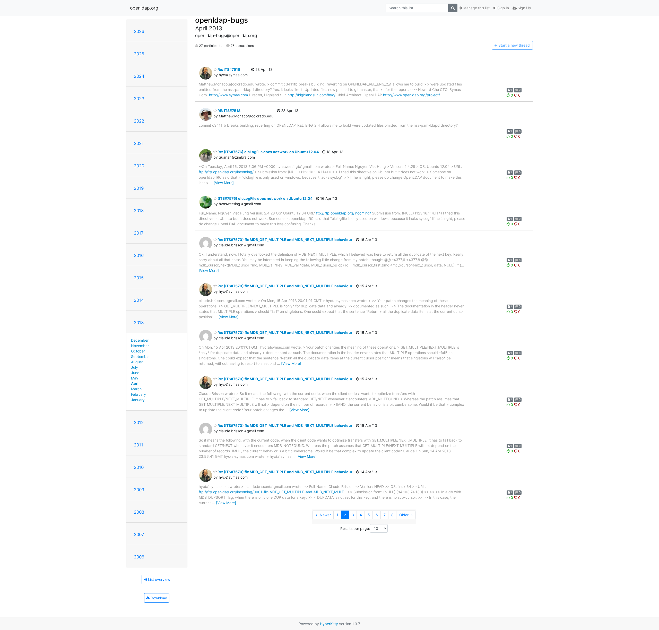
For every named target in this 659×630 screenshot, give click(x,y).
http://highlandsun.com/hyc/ (311, 95)
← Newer (323, 515)
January (138, 400)
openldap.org (144, 8)
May (134, 378)
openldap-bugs (221, 20)
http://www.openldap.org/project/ (411, 95)
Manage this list (476, 8)
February (138, 394)
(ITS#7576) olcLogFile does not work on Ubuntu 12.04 (265, 198)
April (135, 383)
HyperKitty (329, 624)
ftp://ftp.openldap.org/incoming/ (226, 172)
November (140, 345)
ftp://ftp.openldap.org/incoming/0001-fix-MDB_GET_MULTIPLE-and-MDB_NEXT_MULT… (273, 492)
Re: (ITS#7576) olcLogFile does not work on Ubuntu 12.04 (268, 152)
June (135, 372)
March (136, 389)
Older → (406, 515)
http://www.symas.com (228, 95)
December (140, 340)
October (138, 351)
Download (158, 598)
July (134, 367)
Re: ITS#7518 (228, 69)
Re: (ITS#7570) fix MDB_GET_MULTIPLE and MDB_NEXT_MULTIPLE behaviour (284, 239)
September (140, 356)
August (137, 362)
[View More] (224, 182)
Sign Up (524, 8)
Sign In (502, 8)
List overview (158, 579)
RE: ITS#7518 (228, 110)
